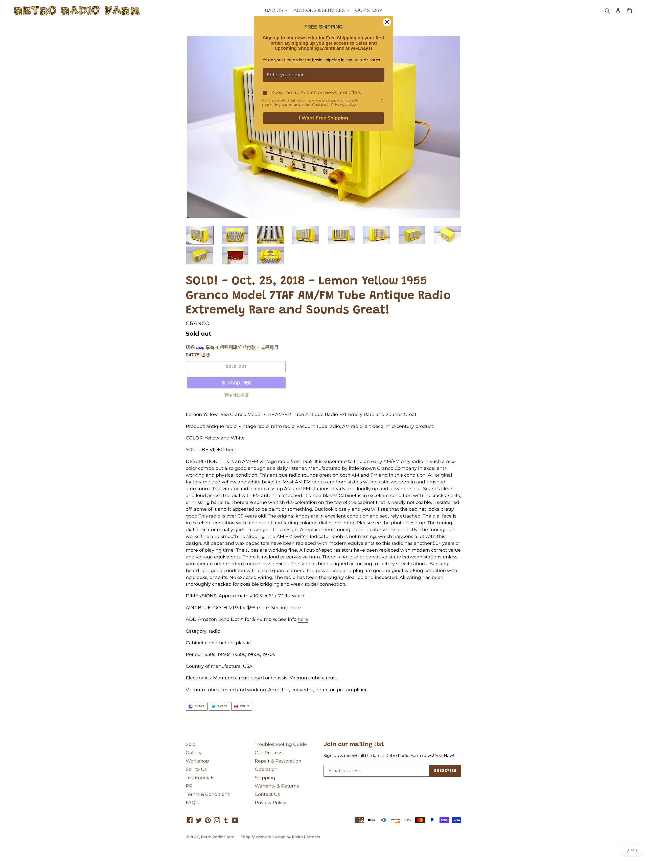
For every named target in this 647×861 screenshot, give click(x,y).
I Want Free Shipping (323, 118)
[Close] (387, 22)
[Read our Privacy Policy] (382, 100)
